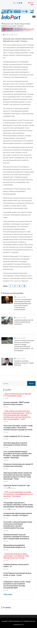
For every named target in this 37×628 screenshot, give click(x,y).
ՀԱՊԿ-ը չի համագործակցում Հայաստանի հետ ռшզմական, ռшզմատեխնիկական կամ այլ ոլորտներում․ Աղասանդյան (18, 494)
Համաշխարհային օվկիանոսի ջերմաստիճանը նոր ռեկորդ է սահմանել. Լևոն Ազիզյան (17, 514)
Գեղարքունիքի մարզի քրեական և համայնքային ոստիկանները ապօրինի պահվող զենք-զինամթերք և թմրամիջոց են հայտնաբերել (18, 505)
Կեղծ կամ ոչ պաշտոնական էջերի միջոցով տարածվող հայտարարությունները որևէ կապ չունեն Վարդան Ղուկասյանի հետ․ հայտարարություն (22, 304)
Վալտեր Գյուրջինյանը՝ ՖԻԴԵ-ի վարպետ (16, 436)
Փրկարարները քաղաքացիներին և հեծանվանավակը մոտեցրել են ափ (14, 546)
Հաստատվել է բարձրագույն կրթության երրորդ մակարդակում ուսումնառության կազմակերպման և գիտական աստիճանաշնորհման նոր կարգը (17, 525)
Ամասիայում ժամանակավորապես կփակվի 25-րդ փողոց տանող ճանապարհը (18, 465)
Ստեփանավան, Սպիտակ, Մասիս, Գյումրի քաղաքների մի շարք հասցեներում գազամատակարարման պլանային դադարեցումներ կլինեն (16, 585)
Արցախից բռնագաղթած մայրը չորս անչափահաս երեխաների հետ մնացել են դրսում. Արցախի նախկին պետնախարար (16, 537)
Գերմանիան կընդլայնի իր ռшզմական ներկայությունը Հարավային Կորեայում (15, 444)
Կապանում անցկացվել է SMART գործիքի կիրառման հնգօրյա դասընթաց (16, 403)
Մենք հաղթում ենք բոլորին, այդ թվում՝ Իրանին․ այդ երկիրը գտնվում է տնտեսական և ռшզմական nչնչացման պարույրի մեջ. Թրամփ (18, 428)
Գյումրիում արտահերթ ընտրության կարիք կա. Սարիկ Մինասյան (23, 363)
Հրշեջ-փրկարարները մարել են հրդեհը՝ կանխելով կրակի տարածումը (23, 322)
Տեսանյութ (13, 488)
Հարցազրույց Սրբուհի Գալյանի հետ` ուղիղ (16, 485)
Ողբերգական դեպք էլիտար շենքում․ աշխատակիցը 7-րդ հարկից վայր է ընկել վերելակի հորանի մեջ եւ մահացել (16, 556)
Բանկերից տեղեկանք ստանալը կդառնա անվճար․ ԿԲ (16, 565)
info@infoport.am (18, 624)
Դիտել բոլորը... (8, 594)
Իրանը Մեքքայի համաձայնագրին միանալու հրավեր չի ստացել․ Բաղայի (17, 574)
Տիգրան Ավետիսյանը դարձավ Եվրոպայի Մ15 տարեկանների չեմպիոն (17, 395)
